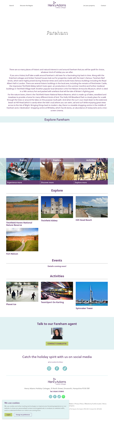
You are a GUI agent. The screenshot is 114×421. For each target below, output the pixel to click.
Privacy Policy (79, 404)
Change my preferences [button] (23, 415)
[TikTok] (65, 367)
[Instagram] (49, 367)
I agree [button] (8, 415)
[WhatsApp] (63, 396)
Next (105, 171)
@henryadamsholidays (55, 362)
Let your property (89, 5)
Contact (103, 5)
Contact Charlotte (57, 343)
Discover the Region (26, 5)
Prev (8, 171)
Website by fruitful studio (93, 404)
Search (11, 5)
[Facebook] (57, 367)
